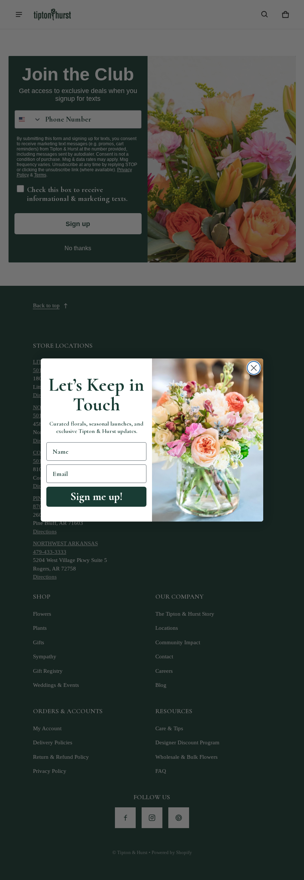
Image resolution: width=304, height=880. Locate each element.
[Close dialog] (253, 367)
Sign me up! (96, 496)
